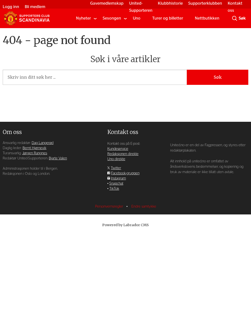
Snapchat (116, 183)
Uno (136, 18)
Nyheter (83, 18)
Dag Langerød (42, 143)
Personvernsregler (109, 206)
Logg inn (11, 7)
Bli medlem (35, 7)
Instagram (118, 178)
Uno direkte (116, 159)
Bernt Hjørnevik (34, 148)
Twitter (116, 168)
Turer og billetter (167, 18)
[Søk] (234, 18)
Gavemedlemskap (107, 3)
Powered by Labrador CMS (125, 225)
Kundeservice (117, 149)
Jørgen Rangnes (34, 153)
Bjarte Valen (58, 158)
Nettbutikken (207, 18)
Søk (218, 77)
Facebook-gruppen (125, 173)
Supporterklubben (205, 3)
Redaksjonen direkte (122, 154)
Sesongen (112, 18)
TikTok (114, 188)
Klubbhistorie (170, 3)
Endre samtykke (143, 206)
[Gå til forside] (27, 18)
